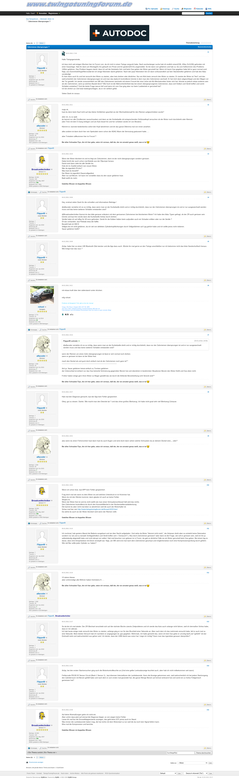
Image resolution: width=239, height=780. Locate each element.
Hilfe (209, 9)
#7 (208, 335)
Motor (50, 19)
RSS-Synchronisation (112, 773)
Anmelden (43, 13)
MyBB (57, 777)
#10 (208, 485)
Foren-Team (31, 773)
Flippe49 (41, 68)
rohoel (41, 307)
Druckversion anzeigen (36, 762)
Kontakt (39, 773)
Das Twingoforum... (32, 19)
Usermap (166, 9)
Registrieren (53, 13)
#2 (208, 104)
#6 (208, 285)
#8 (208, 392)
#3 (208, 154)
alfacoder (41, 126)
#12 (208, 572)
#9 (208, 436)
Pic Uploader (153, 9)
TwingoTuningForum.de (51, 773)
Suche (176, 9)
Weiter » (42, 43)
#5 (208, 241)
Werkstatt (43, 19)
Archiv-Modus (74, 773)
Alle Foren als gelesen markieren (92, 773)
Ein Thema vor (49, 752)
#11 (208, 528)
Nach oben (64, 773)
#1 (208, 52)
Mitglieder (188, 9)
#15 (208, 710)
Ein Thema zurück (36, 752)
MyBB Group (72, 777)
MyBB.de (44, 777)
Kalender (199, 9)
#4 (208, 197)
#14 (208, 665)
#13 (208, 621)
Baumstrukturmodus (205, 47)
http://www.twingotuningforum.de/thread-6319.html (97, 509)
